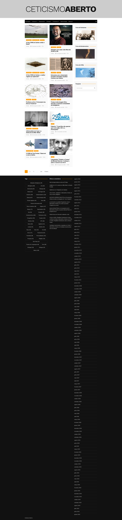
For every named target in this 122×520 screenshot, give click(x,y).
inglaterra (42, 224)
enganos (43, 206)
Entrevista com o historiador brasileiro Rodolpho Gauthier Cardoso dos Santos (59, 76)
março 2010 (77, 277)
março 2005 (77, 449)
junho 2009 (77, 303)
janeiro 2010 (77, 282)
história (31, 221)
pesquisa (30, 238)
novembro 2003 (78, 496)
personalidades (41, 235)
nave (36, 229)
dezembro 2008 (78, 321)
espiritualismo (41, 209)
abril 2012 (76, 208)
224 (41, 171)
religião (42, 238)
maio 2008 (76, 342)
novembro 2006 (78, 395)
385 (53, 133)
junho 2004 (77, 475)
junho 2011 (77, 232)
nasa (28, 229)
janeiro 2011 (77, 247)
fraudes (42, 218)
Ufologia (48, 21)
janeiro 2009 (77, 318)
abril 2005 (76, 446)
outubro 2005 (77, 434)
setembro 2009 (77, 294)
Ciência (70, 21)
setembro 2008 (77, 330)
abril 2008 (76, 345)
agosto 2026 (77, 179)
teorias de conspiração (32, 244)
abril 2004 (76, 481)
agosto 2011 (77, 226)
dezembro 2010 (78, 250)
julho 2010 (76, 265)
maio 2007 (76, 377)
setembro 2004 (77, 467)
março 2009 (77, 312)
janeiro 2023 (77, 182)
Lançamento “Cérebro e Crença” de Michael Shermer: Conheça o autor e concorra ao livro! (60, 161)
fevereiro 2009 (77, 315)
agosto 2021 (77, 190)
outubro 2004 (77, 464)
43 (44, 157)
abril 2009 (76, 309)
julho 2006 (76, 407)
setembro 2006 (77, 401)
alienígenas (31, 185)
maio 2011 (76, 235)
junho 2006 (77, 410)
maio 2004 (76, 478)
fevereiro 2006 (77, 422)
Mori (28, 46)
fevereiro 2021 (77, 196)
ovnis (29, 232)
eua (30, 212)
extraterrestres (31, 215)
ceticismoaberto (41, 194)
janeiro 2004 (77, 490)
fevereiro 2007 (77, 386)
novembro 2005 (78, 431)
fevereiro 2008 (77, 351)
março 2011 (77, 241)
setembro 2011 (77, 223)
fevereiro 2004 (77, 487)
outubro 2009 (77, 291)
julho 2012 (76, 205)
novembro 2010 (78, 253)
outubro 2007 (77, 363)
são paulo (36, 241)
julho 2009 (76, 300)
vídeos (36, 250)
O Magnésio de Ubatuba (61, 189)
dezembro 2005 (78, 428)
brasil (30, 191)
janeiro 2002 (77, 514)
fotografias (31, 218)
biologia (42, 188)
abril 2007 (76, 380)
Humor (30, 224)
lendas (30, 226)
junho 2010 (77, 268)
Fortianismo (55, 21)
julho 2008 (76, 336)
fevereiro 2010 (77, 279)
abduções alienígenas (36, 183)
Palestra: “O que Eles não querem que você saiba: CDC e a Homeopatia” (60, 128)
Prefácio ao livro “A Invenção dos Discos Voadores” (36, 102)
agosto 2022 (77, 184)
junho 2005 (77, 443)
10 (44, 134)
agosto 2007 (77, 369)
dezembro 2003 (78, 493)
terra (44, 244)
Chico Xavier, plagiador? (55, 194)
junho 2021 (77, 193)
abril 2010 (76, 274)
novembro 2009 (78, 288)
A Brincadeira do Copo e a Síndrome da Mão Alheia (33, 131)
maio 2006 (76, 413)
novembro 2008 (78, 324)
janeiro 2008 (77, 354)
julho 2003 (76, 508)
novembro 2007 (78, 360)
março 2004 (77, 484)
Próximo (46, 171)
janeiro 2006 (77, 425)
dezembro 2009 (78, 285)
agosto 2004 (77, 469)
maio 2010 (76, 271)
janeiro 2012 (77, 211)
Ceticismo (34, 21)
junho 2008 (77, 339)
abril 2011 (76, 238)
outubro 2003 (77, 499)
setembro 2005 (77, 437)
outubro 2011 (77, 220)
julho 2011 (76, 229)
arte (43, 185)
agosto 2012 (77, 202)
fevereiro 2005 (77, 452)
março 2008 (77, 348)
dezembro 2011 (78, 214)
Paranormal (41, 21)
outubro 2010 (77, 256)
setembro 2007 (77, 366)
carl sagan (41, 191)
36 (68, 164)
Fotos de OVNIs (36, 40)
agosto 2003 (77, 505)
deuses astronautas (36, 203)
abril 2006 (76, 416)
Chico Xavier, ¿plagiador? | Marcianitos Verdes (60, 192)
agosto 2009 (77, 297)
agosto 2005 (77, 440)
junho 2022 (77, 187)
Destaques (27, 21)
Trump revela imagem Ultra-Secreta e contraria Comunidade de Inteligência (60, 103)
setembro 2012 (77, 199)
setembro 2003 (77, 502)
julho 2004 (76, 472)
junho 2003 (77, 511)
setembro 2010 (77, 259)
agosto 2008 (77, 333)
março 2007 (77, 383)
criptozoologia (41, 197)
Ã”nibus (66, 182)
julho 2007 (76, 372)
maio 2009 (76, 306)
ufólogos (42, 247)
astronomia (31, 188)
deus (43, 200)
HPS (42, 221)
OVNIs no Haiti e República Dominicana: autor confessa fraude (61, 220)
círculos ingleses (31, 200)
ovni (44, 229)
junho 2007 (77, 374)
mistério (42, 226)
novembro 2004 (78, 461)
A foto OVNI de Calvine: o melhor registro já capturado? (35, 75)
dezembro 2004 (78, 458)
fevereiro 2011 (77, 244)
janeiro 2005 (77, 455)
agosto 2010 (77, 262)
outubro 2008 (77, 327)
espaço (29, 209)
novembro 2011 (78, 217)
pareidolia (29, 235)
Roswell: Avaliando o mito (63, 214)
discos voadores (31, 206)
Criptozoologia (63, 21)
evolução (41, 212)
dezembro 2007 (78, 357)
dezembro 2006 (78, 392)
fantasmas (42, 215)
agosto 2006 (77, 404)
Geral (53, 123)
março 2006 (77, 419)
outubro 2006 (77, 398)
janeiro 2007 (77, 389)
